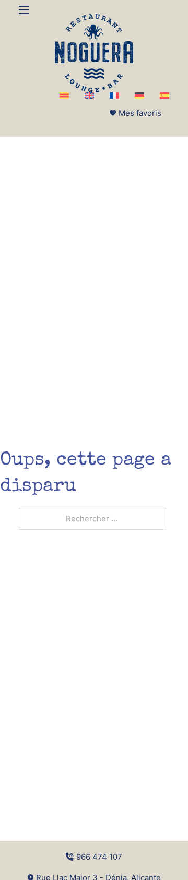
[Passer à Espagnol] (164, 95)
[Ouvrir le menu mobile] (24, 10)
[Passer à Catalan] (64, 95)
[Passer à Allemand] (139, 95)
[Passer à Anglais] (89, 95)
